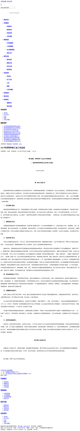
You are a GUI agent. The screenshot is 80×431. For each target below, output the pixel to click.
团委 (8, 86)
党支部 (9, 76)
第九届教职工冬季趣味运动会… (12, 139)
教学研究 (9, 69)
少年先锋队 (10, 89)
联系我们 (6, 99)
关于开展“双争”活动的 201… (12, 129)
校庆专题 (9, 1)
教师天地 (9, 63)
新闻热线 (6, 39)
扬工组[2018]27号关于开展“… (12, 131)
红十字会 (9, 79)
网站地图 (3, 1)
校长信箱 (9, 106)
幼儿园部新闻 (10, 49)
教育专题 (6, 56)
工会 (8, 82)
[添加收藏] (9, 370)
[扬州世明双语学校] (1, 4)
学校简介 (9, 26)
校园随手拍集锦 (10, 372)
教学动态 (9, 59)
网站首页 (6, 19)
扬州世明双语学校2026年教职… (12, 127)
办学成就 (9, 36)
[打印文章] (3, 370)
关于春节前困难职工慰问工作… (12, 141)
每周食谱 (6, 92)
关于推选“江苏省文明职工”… (12, 136)
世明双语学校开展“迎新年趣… (12, 137)
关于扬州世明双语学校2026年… (12, 126)
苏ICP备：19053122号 (24, 426)
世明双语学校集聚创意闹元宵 (12, 134)
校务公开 (9, 53)
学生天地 (9, 66)
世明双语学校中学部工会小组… (12, 132)
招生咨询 (6, 96)
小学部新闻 (10, 46)
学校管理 (6, 72)
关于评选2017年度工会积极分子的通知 (16, 373)
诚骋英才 (9, 102)
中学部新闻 (10, 43)
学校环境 (9, 33)
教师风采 (9, 29)
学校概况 (6, 23)
